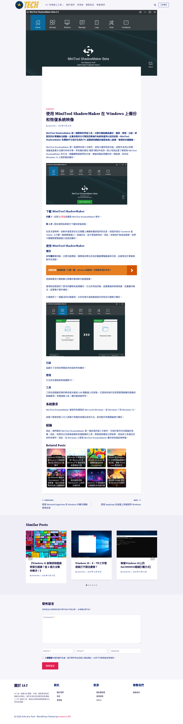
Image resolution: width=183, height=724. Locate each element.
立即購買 (163, 5)
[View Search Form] (155, 5)
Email (80, 651)
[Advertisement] (91, 89)
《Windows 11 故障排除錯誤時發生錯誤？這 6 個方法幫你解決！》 (46, 567)
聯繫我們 (101, 4)
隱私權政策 (100, 692)
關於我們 (70, 4)
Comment (49, 617)
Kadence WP (64, 716)
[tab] (86, 585)
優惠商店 (90, 4)
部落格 (80, 4)
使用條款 (99, 696)
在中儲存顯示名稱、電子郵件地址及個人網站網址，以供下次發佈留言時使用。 (80, 658)
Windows (50, 109)
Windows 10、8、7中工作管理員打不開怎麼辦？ (91, 565)
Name (47, 651)
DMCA (98, 700)
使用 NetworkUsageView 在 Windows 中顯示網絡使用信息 (65, 504)
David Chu (52, 126)
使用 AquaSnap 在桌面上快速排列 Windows (121, 502)
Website (115, 651)
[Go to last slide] (30, 557)
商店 (58, 696)
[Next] (152, 557)
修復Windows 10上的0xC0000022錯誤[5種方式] (136, 565)
